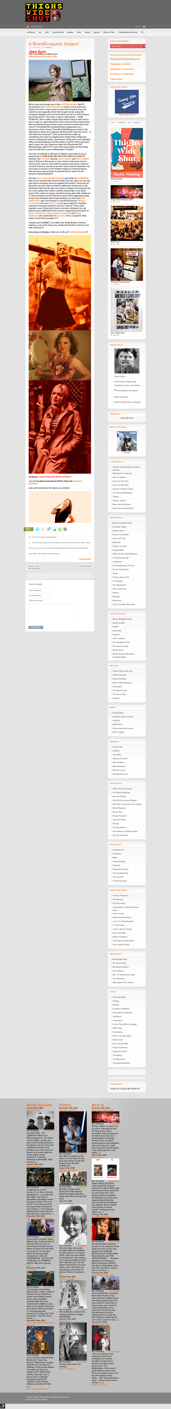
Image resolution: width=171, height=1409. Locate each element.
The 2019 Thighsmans (101, 1217)
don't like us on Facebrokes (122, 74)
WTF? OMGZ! (119, 732)
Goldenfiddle (118, 550)
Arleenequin (132, 390)
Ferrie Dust (31, 1270)
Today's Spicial (119, 500)
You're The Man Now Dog (124, 604)
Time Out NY (118, 877)
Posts (138, 26)
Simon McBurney (53, 553)
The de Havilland (66, 1203)
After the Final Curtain (122, 789)
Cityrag (116, 1001)
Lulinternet (117, 562)
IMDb (115, 858)
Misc (79, 32)
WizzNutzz (117, 600)
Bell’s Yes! (115, 242)
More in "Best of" (99, 1385)
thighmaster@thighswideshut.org (124, 59)
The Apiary (117, 1055)
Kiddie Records (119, 675)
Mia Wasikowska (59, 548)
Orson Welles (82, 159)
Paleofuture (118, 1032)
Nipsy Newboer (119, 766)
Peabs (115, 573)
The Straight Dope (120, 873)
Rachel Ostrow (119, 770)
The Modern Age (120, 690)
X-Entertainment (120, 881)
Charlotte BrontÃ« (52, 107)
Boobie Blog (118, 713)
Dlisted (116, 1005)
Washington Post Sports (123, 982)
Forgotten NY (118, 850)
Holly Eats (117, 631)
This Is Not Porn (120, 589)
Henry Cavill (54, 203)
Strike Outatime (121, 397)
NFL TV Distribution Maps (124, 975)
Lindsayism (118, 1020)
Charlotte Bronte (47, 542)
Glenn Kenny (118, 913)
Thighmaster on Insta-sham (122, 69)
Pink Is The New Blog (122, 1036)
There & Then (109, 32)
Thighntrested (116, 79)
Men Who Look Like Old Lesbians (127, 804)
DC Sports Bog (119, 963)
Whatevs (116, 597)
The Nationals (119, 978)
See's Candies (119, 638)
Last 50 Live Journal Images (125, 800)
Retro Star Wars (119, 933)
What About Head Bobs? (123, 508)
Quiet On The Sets (121, 481)
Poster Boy (117, 812)
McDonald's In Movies (122, 473)
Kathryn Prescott (120, 758)
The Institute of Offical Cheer (125, 831)
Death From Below (121, 534)
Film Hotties (42, 537)
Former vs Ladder (67, 1279)
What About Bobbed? (122, 504)
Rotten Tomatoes (120, 937)
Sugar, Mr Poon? (120, 1051)
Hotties (70, 32)
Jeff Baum (117, 1016)
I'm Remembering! (121, 558)
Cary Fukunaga (44, 178)
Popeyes (116, 634)
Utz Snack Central (120, 646)
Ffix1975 (116, 721)
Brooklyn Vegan (119, 527)
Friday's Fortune (120, 546)
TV (142, 32)
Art (40, 32)
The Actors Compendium (123, 941)
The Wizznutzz (119, 1059)
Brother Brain (119, 531)
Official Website (36, 57)
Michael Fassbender (72, 548)
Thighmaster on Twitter (120, 64)
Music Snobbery (120, 679)
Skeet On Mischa (120, 1047)
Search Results (37, 26)
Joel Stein (117, 755)
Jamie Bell (66, 213)
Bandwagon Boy (120, 959)
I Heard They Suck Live (123, 671)
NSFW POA (118, 724)
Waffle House (118, 650)
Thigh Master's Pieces (128, 32)
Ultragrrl (116, 698)
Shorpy (116, 823)
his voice (61, 216)
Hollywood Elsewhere (122, 917)
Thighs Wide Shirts (127, 115)
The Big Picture (119, 827)
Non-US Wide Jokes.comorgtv (127, 402)
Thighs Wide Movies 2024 (122, 200)
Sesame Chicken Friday (123, 489)
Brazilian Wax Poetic (68, 1170)
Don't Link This (119, 538)
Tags (129, 122)
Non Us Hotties (119, 477)
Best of (98, 1105)
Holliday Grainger (77, 232)
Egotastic (117, 542)
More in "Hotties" (66, 1369)
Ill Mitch (116, 751)
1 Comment (114, 1124)
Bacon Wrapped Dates (122, 523)
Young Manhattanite (121, 1063)
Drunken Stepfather (121, 1009)
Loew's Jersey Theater (122, 929)
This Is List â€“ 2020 (100, 1324)
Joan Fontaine (65, 159)
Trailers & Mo (51, 57)
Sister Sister (119, 376)
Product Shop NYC (121, 577)
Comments (121, 122)
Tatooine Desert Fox (68, 1110)
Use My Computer (120, 835)
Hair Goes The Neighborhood (39, 1218)
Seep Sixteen (97, 1157)
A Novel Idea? (117, 179)
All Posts (31, 32)
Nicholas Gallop (39, 1399)
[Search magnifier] (145, 46)
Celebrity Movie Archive (123, 717)
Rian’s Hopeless (34, 1166)
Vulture (116, 593)
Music (87, 32)
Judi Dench (50, 548)
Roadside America (120, 869)
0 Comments (48, 47)
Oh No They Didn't (121, 569)
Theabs (116, 497)
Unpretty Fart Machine (120, 282)
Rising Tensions (120, 816)
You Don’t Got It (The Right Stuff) (34, 567)
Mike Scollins (118, 762)
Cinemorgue (118, 899)
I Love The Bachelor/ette (123, 921)
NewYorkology (119, 861)
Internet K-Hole (119, 796)
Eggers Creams (33, 1110)
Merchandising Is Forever (124, 566)
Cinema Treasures (120, 895)
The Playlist (118, 581)
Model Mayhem (119, 808)
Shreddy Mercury (120, 774)
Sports (97, 32)
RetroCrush (118, 1040)
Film (47, 32)
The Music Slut (119, 694)
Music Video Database (122, 683)
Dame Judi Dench (37, 213)
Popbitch (116, 865)
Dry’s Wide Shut (118, 333)
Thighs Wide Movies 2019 (103, 1275)
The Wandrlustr (119, 585)
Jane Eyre (77, 542)
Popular (137, 122)
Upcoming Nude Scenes (123, 728)
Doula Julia (117, 747)
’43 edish (45, 159)
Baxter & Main (119, 623)
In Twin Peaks (119, 925)
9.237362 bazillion (69, 104)
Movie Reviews (52, 537)
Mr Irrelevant (118, 971)
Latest (113, 122)
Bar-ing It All (64, 1321)
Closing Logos (119, 903)
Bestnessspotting (85, 566)
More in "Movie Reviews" (38, 1389)
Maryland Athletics (121, 967)
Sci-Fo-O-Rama (119, 820)
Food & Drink (58, 32)
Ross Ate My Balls (120, 485)
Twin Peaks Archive (121, 944)
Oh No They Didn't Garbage (125, 1024)
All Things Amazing (121, 792)
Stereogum (117, 686)
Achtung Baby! (119, 997)
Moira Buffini (81, 178)
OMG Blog (117, 1028)
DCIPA (115, 627)
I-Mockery (117, 854)
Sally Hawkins (53, 213)
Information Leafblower (123, 1013)
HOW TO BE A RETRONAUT (125, 554)
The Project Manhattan (122, 493)
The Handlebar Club (121, 642)
